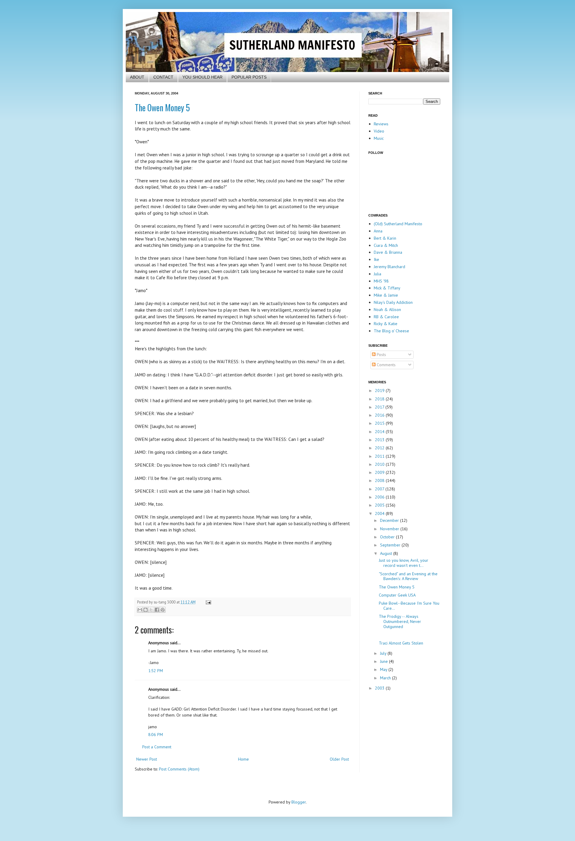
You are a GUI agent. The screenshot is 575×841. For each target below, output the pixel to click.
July (384, 653)
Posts (381, 354)
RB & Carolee (386, 316)
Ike (376, 259)
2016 (380, 415)
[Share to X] (151, 610)
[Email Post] (207, 602)
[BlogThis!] (146, 610)
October (388, 537)
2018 (380, 399)
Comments (386, 364)
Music (379, 138)
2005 (380, 505)
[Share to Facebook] (157, 610)
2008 (380, 480)
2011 (380, 456)
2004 (380, 513)
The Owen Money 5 (162, 107)
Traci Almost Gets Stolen (401, 643)
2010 (380, 464)
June (384, 661)
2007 (380, 489)
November (390, 528)
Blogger (298, 802)
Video (379, 131)
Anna (378, 231)
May (384, 669)
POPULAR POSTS (249, 77)
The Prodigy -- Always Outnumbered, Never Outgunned (400, 621)
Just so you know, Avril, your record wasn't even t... (403, 563)
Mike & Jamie (386, 295)
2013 (380, 439)
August (386, 553)
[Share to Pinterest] (163, 610)
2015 (380, 423)
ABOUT (137, 77)
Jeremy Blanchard (389, 266)
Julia (377, 274)
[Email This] (140, 610)
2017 (380, 407)
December (390, 520)
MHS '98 (381, 281)
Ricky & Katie (385, 323)
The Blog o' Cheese (391, 331)
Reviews (381, 124)
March (386, 678)
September (391, 545)
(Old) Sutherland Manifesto (398, 223)
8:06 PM (155, 734)
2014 (380, 431)
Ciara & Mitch (386, 245)
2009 (380, 472)
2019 (380, 390)
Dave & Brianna (388, 252)
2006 (380, 497)
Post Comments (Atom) (179, 769)
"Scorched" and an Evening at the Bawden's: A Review (408, 576)
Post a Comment (156, 747)
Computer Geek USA (397, 595)
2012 (380, 447)
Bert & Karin (385, 238)
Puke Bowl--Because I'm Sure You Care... (409, 605)
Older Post (339, 759)
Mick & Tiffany (387, 288)
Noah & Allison (387, 309)
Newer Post (146, 759)
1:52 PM (155, 670)
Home (243, 759)
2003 (380, 688)
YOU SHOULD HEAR (202, 77)
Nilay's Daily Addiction (393, 302)
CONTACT (163, 77)
